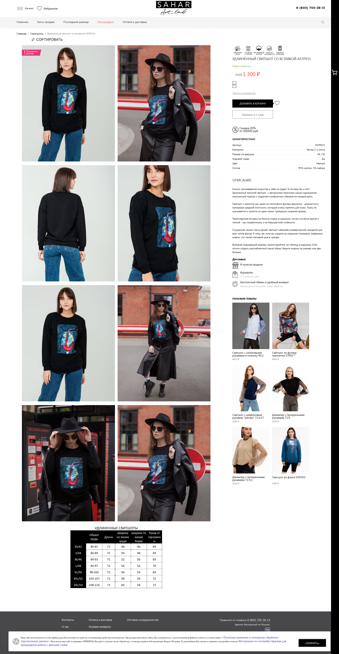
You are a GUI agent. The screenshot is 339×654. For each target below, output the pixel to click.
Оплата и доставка (135, 22)
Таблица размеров (243, 93)
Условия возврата (100, 626)
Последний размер (76, 22)
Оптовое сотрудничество (143, 619)
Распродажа (106, 22)
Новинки (22, 22)
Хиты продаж (46, 22)
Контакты (68, 619)
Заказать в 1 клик (253, 114)
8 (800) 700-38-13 (310, 8)
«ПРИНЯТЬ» (312, 643)
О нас (65, 626)
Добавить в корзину (253, 103)
